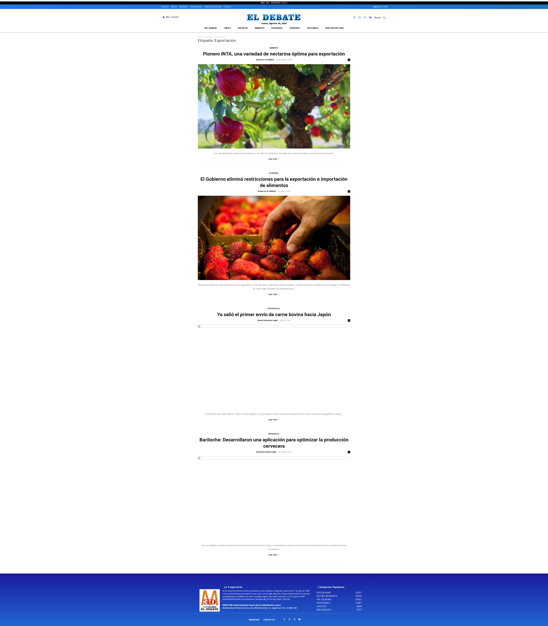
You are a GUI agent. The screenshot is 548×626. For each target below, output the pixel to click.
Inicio (200, 37)
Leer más (272, 159)
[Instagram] (359, 18)
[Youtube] (370, 18)
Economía (273, 173)
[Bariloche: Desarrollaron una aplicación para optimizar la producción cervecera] (274, 498)
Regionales (273, 434)
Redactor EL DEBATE (265, 59)
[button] (381, 17)
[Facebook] (354, 18)
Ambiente (273, 48)
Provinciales (273, 309)
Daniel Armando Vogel (268, 320)
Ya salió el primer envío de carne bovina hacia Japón (274, 314)
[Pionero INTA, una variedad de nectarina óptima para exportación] (274, 106)
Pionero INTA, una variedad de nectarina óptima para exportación (274, 54)
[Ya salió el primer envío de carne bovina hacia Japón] (274, 367)
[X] (365, 18)
